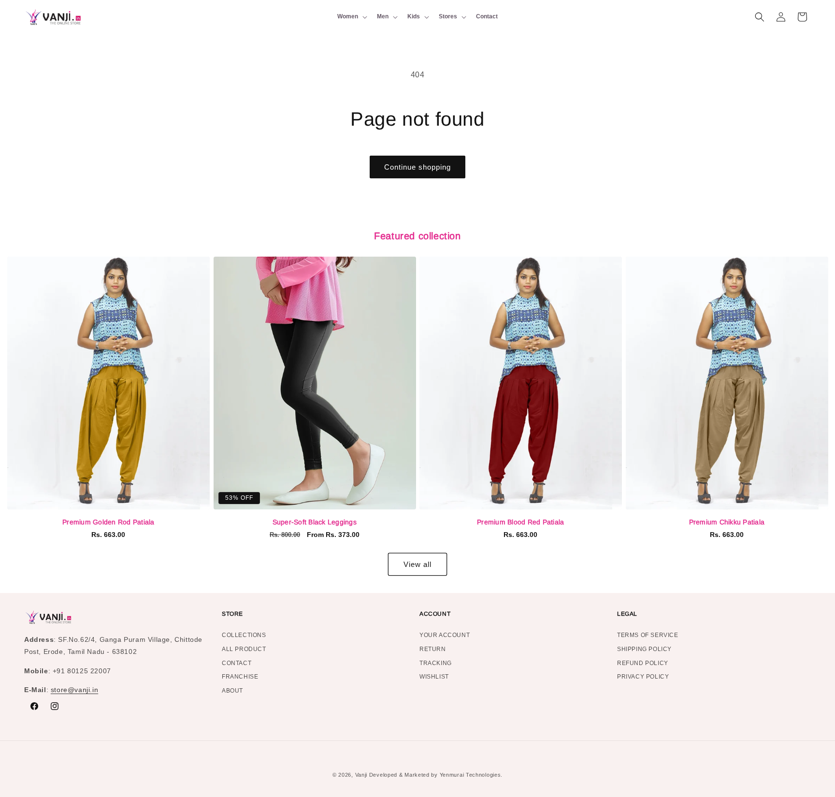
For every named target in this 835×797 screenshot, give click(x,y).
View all (417, 564)
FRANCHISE (240, 676)
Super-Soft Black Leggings (315, 522)
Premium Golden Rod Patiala (108, 522)
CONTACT (236, 663)
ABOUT (232, 690)
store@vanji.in (74, 690)
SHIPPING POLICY (644, 649)
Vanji (361, 775)
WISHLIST (434, 676)
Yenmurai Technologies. (471, 775)
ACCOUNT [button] (434, 613)
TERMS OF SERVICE (647, 636)
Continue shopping (417, 167)
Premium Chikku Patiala (727, 522)
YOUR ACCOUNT (444, 636)
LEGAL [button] (627, 613)
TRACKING (435, 663)
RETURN (432, 649)
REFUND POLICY (642, 663)
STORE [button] (232, 613)
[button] (351, 17)
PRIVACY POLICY (643, 676)
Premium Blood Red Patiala (520, 522)
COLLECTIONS (244, 636)
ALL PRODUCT (244, 649)
